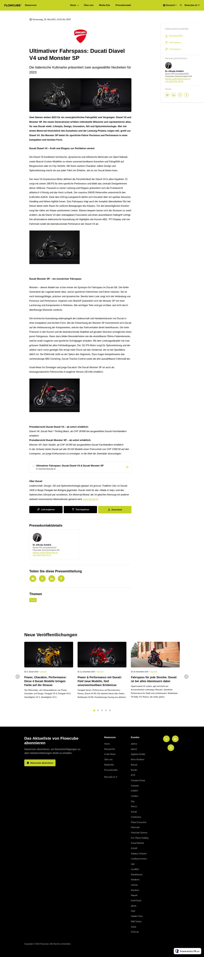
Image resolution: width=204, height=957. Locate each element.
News (73, 5)
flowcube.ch (191, 5)
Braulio (134, 770)
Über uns (89, 5)
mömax (134, 885)
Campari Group (138, 780)
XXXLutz (135, 932)
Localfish (135, 869)
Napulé (134, 895)
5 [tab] (110, 710)
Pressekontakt (123, 5)
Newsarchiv (109, 749)
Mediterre (135, 879)
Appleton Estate (138, 754)
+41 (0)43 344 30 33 (42, 555)
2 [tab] (98, 710)
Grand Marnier (137, 843)
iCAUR (134, 848)
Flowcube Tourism (139, 832)
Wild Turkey (136, 921)
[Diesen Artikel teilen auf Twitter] (42, 578)
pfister (133, 906)
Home (107, 744)
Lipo (133, 864)
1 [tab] (94, 710)
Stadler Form (137, 916)
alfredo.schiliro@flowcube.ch (45, 552)
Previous (17, 676)
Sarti (133, 911)
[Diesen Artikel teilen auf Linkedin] (51, 578)
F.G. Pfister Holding (139, 838)
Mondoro (135, 890)
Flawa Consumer (138, 822)
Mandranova (136, 874)
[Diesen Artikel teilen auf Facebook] (61, 578)
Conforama (136, 817)
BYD (133, 775)
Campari (135, 785)
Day (133, 801)
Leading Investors (139, 858)
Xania (133, 927)
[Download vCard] (74, 534)
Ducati (33, 600)
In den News (110, 754)
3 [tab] (102, 710)
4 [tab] (106, 710)
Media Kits (104, 5)
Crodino (134, 796)
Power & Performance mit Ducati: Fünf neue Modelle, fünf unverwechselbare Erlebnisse (100, 681)
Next (186, 676)
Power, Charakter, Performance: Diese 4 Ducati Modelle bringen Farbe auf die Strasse (45, 681)
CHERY (134, 791)
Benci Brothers (137, 759)
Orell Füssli (136, 900)
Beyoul (134, 764)
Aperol (134, 749)
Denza (134, 806)
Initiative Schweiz (139, 853)
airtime (134, 744)
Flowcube (135, 827)
